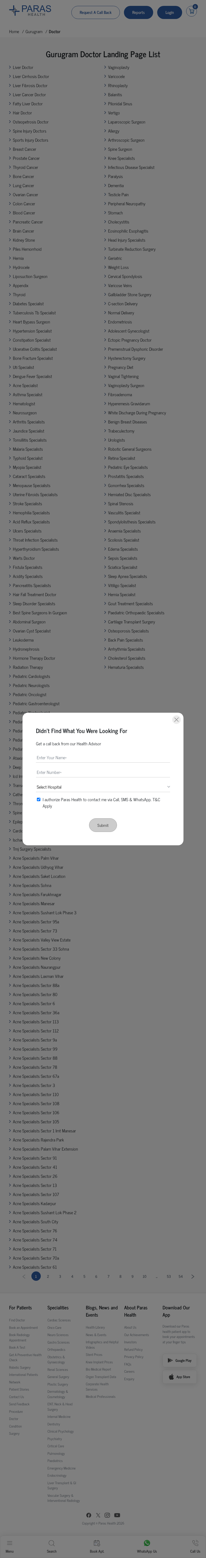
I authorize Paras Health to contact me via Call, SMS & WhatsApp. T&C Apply (101, 802)
